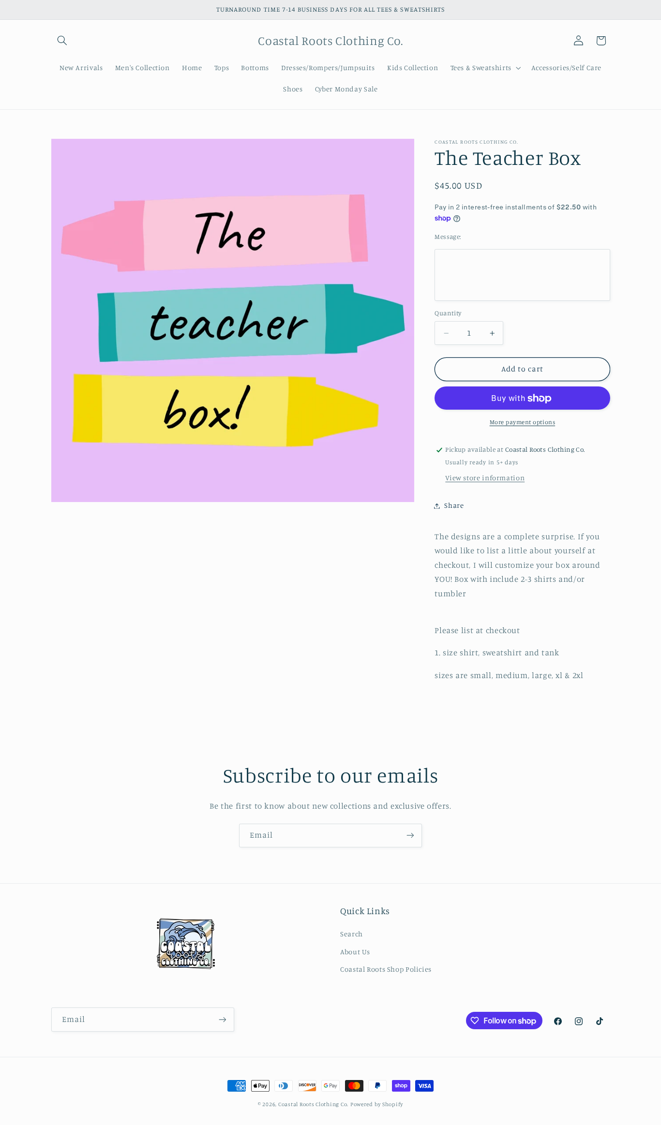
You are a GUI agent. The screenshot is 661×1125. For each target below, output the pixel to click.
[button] (62, 41)
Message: (448, 236)
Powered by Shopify (376, 1104)
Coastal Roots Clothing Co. (313, 1104)
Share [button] (454, 506)
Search (351, 934)
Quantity (448, 313)
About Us (355, 951)
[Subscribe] (410, 835)
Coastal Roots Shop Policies (386, 969)
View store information (485, 478)
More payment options (523, 422)
